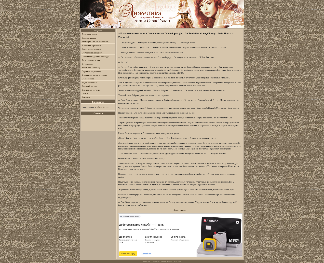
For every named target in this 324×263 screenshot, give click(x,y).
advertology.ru (103, 107)
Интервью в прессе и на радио (94, 75)
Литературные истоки (91, 60)
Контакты (86, 97)
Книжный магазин (89, 86)
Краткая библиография (92, 49)
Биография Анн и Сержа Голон (95, 41)
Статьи (85, 93)
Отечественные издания (92, 52)
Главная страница (89, 34)
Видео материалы (89, 82)
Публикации (87, 63)
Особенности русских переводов (96, 56)
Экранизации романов (91, 71)
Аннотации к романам (91, 45)
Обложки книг (88, 78)
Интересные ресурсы (91, 89)
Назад (176, 210)
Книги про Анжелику (91, 67)
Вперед (183, 210)
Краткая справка (89, 37)
